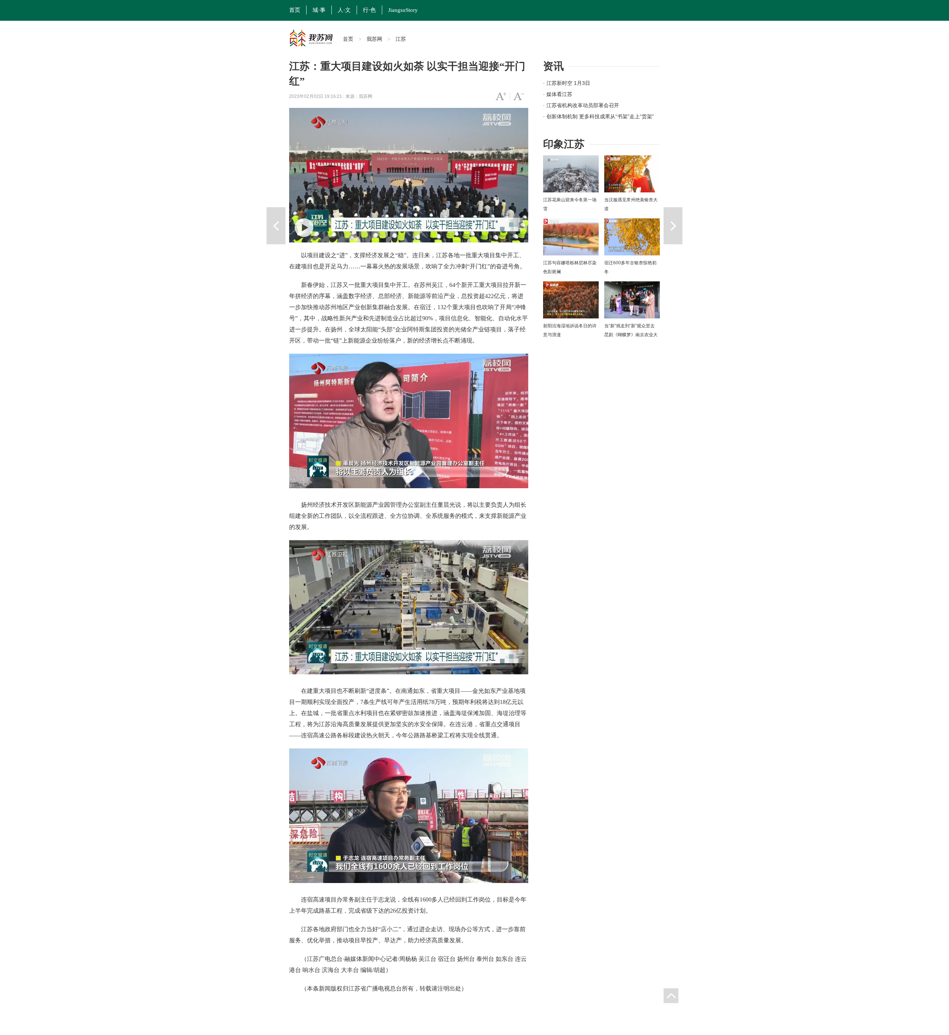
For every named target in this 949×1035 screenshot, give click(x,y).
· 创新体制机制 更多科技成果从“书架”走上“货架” (598, 116)
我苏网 (374, 39)
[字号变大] (501, 96)
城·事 (319, 10)
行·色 (369, 10)
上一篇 (276, 225)
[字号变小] (518, 96)
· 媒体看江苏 (557, 94)
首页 (294, 10)
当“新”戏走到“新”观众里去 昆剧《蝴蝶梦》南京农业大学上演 (631, 334)
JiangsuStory (403, 10)
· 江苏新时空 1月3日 (566, 83)
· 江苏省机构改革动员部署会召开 (581, 105)
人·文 (344, 10)
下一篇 (673, 225)
